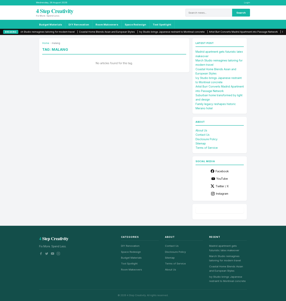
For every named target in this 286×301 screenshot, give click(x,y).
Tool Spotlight (162, 24)
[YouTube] (52, 254)
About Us (201, 130)
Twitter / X (222, 186)
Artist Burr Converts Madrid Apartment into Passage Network (226, 31)
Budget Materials (50, 24)
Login (247, 2)
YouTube (222, 178)
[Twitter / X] (46, 254)
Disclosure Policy (207, 139)
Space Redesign (135, 24)
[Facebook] (41, 254)
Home (45, 43)
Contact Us (203, 134)
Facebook (222, 171)
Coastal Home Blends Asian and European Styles (90, 31)
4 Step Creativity (54, 10)
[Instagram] (58, 254)
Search (241, 12)
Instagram (222, 193)
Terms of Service (207, 147)
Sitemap (201, 143)
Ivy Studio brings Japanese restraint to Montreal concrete (155, 31)
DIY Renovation (78, 24)
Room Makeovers (107, 24)
